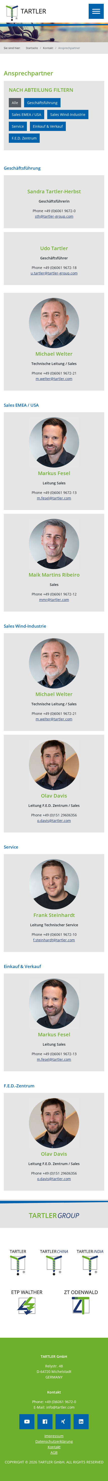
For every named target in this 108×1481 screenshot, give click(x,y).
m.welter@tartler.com (54, 378)
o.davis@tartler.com (54, 820)
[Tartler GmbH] (26, 13)
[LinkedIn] (81, 1421)
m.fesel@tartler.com (54, 498)
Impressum (54, 1435)
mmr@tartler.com (54, 599)
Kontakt (48, 48)
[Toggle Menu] (96, 11)
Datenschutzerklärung (54, 1441)
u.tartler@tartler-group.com (54, 273)
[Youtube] (26, 1421)
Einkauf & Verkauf (48, 126)
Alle (15, 102)
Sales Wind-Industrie (67, 114)
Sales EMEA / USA (26, 114)
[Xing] (63, 1421)
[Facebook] (44, 1421)
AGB (54, 1452)
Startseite (32, 48)
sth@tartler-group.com (54, 216)
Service (18, 126)
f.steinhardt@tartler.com (54, 940)
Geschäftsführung (42, 102)
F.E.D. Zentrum (24, 138)
